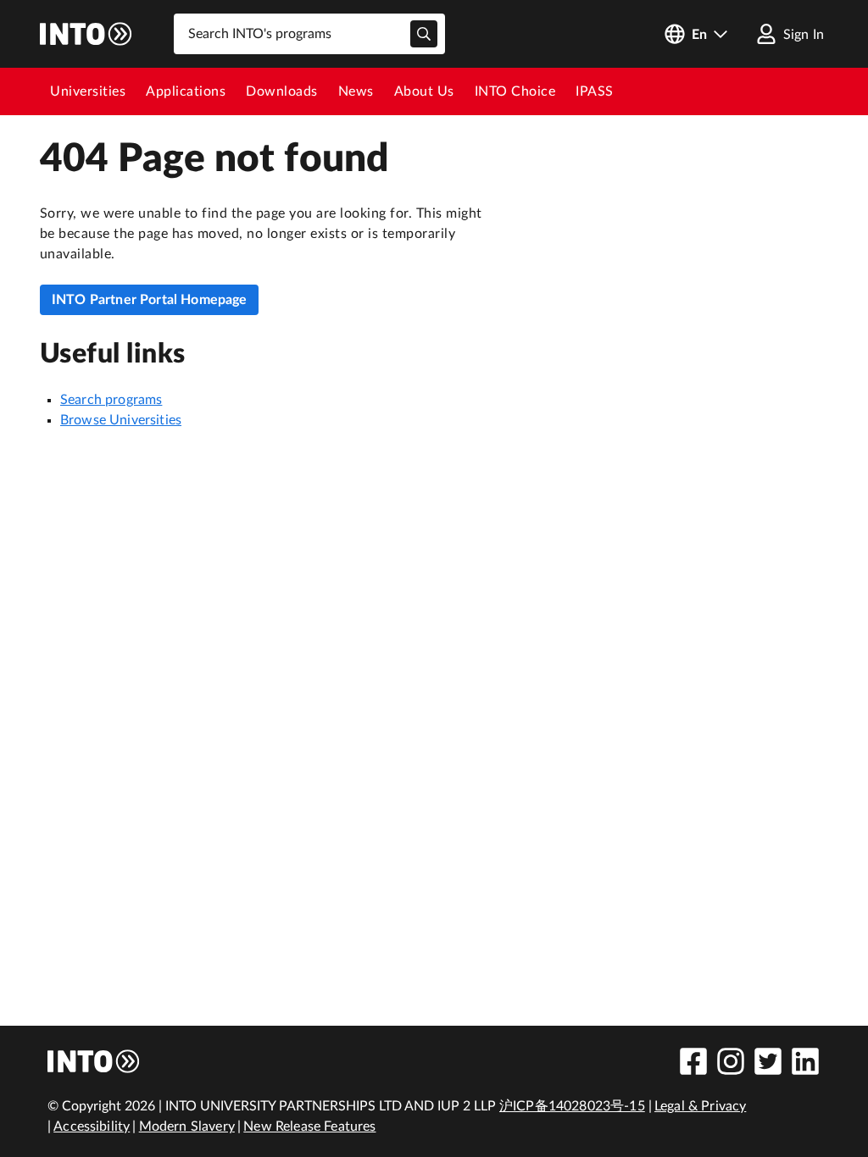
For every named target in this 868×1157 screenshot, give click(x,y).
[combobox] (309, 34)
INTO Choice (515, 91)
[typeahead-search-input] (423, 33)
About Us (424, 91)
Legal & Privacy (700, 1106)
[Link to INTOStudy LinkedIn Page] (805, 1061)
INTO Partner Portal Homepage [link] (149, 300)
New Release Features (309, 1126)
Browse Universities (120, 420)
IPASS (595, 91)
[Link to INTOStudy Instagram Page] (730, 1061)
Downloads (282, 91)
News (356, 91)
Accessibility (91, 1126)
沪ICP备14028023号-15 (572, 1106)
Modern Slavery (187, 1126)
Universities (87, 91)
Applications (185, 91)
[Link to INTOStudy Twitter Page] (768, 1061)
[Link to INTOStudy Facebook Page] (693, 1061)
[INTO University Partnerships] (94, 1061)
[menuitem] (88, 91)
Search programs (111, 400)
